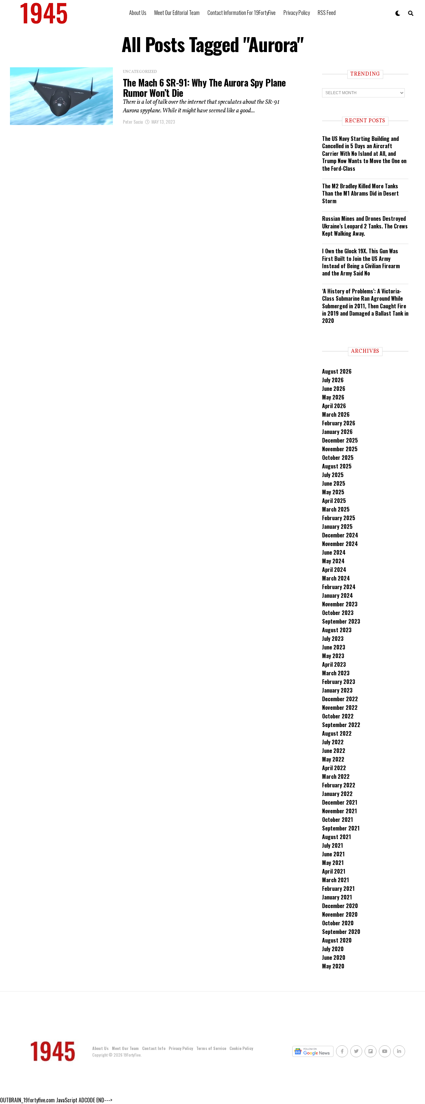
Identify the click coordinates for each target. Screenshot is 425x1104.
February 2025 (338, 518)
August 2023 (337, 630)
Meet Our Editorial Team (177, 13)
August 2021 (336, 837)
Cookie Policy (241, 1048)
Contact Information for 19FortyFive (242, 13)
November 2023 (340, 604)
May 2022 (333, 759)
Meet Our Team (125, 1048)
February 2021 (338, 888)
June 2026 (333, 389)
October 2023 (338, 613)
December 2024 (340, 535)
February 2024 (339, 587)
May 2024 (333, 561)
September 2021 (341, 828)
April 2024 (334, 570)
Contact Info (153, 1048)
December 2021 (339, 802)
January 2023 (337, 690)
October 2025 (338, 457)
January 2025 (337, 526)
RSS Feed (327, 13)
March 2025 (336, 509)
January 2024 (337, 595)
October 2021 (337, 820)
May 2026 (333, 397)
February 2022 (338, 785)
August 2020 (337, 940)
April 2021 (333, 871)
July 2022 (333, 742)
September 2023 (341, 621)
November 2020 (340, 914)
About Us (137, 13)
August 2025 (337, 466)
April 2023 (334, 664)
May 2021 (333, 863)
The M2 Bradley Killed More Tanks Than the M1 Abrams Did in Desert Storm (360, 193)
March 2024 (336, 578)
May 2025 (333, 492)
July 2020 (333, 949)
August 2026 (337, 371)
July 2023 (333, 639)
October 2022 (338, 716)
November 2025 (340, 449)
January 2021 (337, 897)
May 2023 (333, 656)
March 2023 (336, 673)
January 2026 (337, 432)
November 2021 (339, 811)
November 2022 (340, 707)
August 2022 (337, 733)
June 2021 (333, 854)
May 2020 (333, 966)
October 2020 (338, 923)
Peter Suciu (133, 121)
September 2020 (341, 932)
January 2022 (337, 794)
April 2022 (334, 768)
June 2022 (333, 751)
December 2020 (340, 906)
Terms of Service (211, 1048)
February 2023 (338, 682)
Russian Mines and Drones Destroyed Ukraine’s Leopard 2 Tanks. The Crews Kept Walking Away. (365, 226)
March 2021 (335, 880)
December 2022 (340, 699)
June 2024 (334, 552)
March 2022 (336, 776)
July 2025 (333, 475)
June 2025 (333, 483)
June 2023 (333, 647)
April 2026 (334, 406)
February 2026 (338, 423)
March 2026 (336, 414)
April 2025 (334, 501)
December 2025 (340, 440)
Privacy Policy (297, 13)
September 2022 (341, 725)
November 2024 (340, 544)
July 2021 (332, 845)
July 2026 (333, 380)
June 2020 (333, 957)
